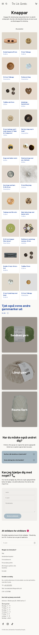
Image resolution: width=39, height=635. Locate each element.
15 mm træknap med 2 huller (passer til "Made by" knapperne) (10, 131)
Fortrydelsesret (6, 559)
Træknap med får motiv (10, 212)
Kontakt (4, 571)
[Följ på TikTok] (12, 624)
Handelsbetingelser (7, 556)
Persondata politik (7, 562)
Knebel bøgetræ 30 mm (10, 52)
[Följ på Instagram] (7, 624)
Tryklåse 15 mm (25, 266)
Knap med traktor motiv (10, 158)
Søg (3, 553)
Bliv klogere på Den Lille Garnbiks (9, 567)
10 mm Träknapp (26, 52)
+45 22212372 (8, 585)
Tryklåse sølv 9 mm (8, 102)
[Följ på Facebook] (3, 624)
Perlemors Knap (26, 77)
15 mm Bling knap (26, 185)
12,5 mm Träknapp (8, 77)
